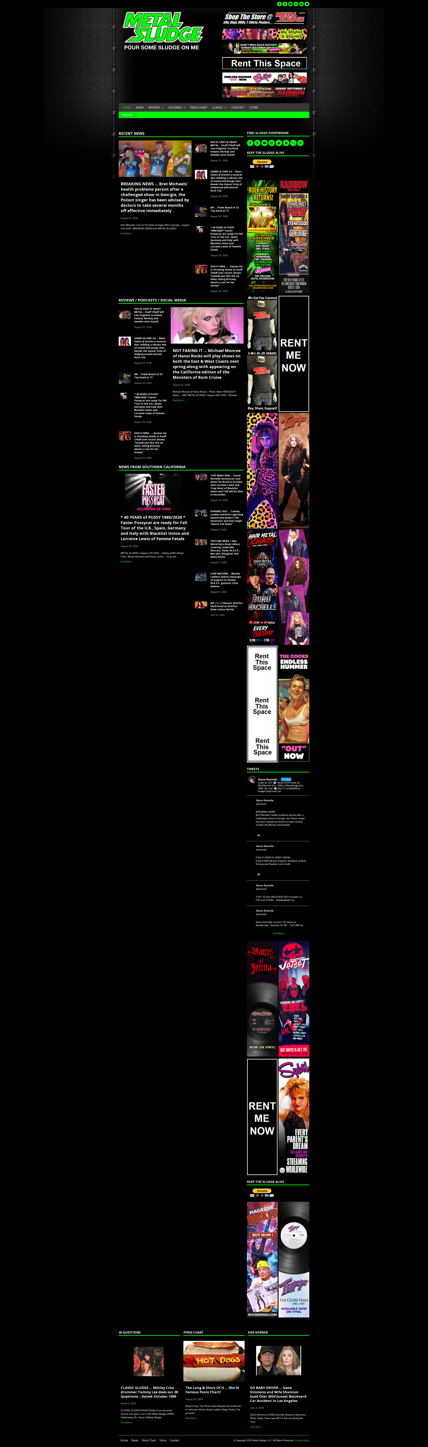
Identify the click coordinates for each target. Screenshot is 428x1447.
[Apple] (301, 4)
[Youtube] (290, 4)
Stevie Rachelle (265, 800)
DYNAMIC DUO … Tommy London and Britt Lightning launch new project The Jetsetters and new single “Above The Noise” (226, 518)
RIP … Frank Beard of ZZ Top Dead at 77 (224, 209)
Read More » (127, 233)
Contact (238, 107)
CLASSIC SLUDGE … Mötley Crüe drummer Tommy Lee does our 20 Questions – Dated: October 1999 (149, 1392)
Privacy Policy (302, 1440)
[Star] (307, 4)
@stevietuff (261, 804)
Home (127, 107)
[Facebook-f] (279, 4)
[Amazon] (300, 143)
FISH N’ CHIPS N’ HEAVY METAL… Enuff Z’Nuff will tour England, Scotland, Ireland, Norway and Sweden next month (225, 148)
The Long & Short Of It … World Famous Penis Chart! (212, 1389)
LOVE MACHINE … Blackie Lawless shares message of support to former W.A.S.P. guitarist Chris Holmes (225, 580)
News (140, 107)
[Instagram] (296, 4)
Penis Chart (198, 107)
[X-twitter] (285, 4)
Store (253, 107)
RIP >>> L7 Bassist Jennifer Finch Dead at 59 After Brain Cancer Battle (226, 606)
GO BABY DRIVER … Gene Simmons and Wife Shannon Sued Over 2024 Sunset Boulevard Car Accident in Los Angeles (278, 1394)
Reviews (154, 107)
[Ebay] (293, 143)
